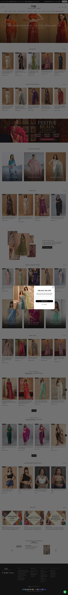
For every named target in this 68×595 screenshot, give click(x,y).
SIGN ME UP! (44, 301)
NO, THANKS (44, 304)
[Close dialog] (53, 287)
